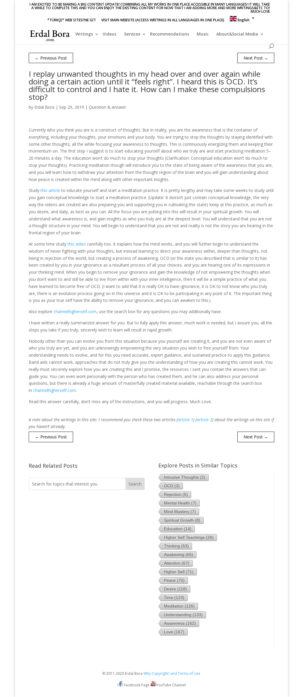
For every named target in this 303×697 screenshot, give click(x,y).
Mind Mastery (180, 511)
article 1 (185, 419)
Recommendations (169, 34)
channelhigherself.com (75, 311)
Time (174, 597)
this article (50, 190)
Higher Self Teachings (189, 537)
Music (203, 34)
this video (76, 244)
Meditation (179, 606)
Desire (175, 589)
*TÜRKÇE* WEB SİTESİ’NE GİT (71, 20)
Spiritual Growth (182, 520)
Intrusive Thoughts (184, 477)
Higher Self (179, 571)
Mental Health (180, 503)
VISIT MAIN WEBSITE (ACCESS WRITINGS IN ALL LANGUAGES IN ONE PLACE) (162, 20)
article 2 (204, 419)
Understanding (183, 614)
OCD (172, 485)
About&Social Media (237, 34)
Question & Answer (107, 107)
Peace (174, 580)
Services (132, 34)
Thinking (176, 546)
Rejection (176, 494)
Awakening (178, 554)
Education (177, 528)
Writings (84, 34)
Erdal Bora (44, 107)
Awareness (180, 623)
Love (174, 631)
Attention (176, 563)
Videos (109, 34)
